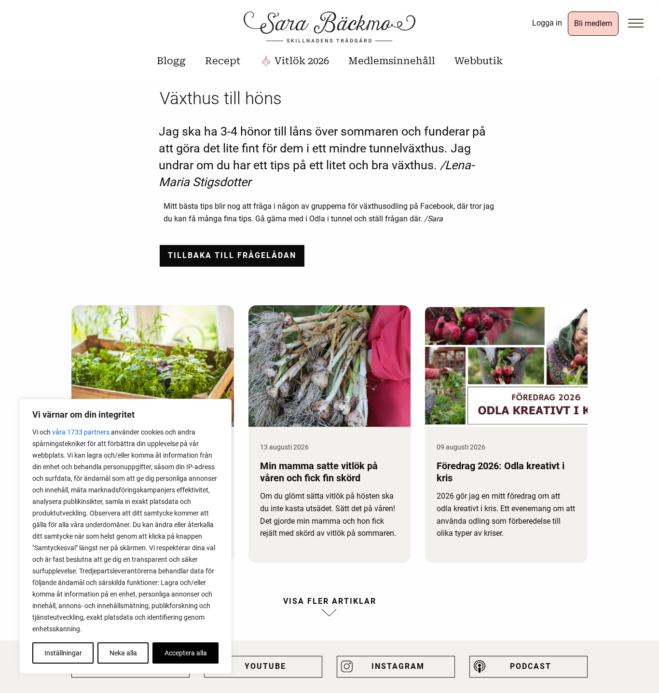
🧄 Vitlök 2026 (294, 61)
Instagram (398, 666)
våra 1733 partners (81, 432)
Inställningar (63, 653)
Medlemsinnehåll (391, 61)
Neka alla (123, 653)
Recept (223, 61)
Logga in (547, 22)
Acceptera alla (186, 653)
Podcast (530, 666)
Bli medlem (593, 23)
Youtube (265, 666)
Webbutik (478, 61)
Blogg (171, 61)
